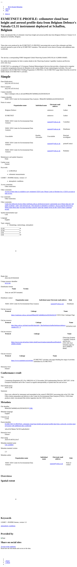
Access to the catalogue (8, 546)
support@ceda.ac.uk (53, 122)
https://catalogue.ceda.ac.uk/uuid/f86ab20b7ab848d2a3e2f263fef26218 (33, 315)
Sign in (7, 14)
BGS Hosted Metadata (15, 7)
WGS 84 (7, 283)
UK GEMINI (9, 445)
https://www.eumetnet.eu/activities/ (22, 360)
